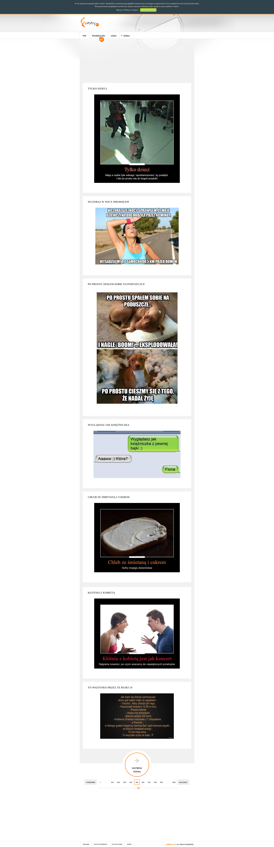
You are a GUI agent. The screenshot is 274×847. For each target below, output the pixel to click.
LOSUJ (114, 35)
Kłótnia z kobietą (101, 592)
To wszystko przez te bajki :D (110, 687)
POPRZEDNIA (90, 782)
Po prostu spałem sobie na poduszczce (116, 284)
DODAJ (127, 35)
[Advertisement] (137, 61)
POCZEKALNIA (98, 36)
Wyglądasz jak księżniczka (108, 425)
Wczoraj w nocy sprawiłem (108, 201)
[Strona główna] (89, 26)
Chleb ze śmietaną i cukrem (108, 497)
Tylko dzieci (97, 88)
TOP (84, 35)
